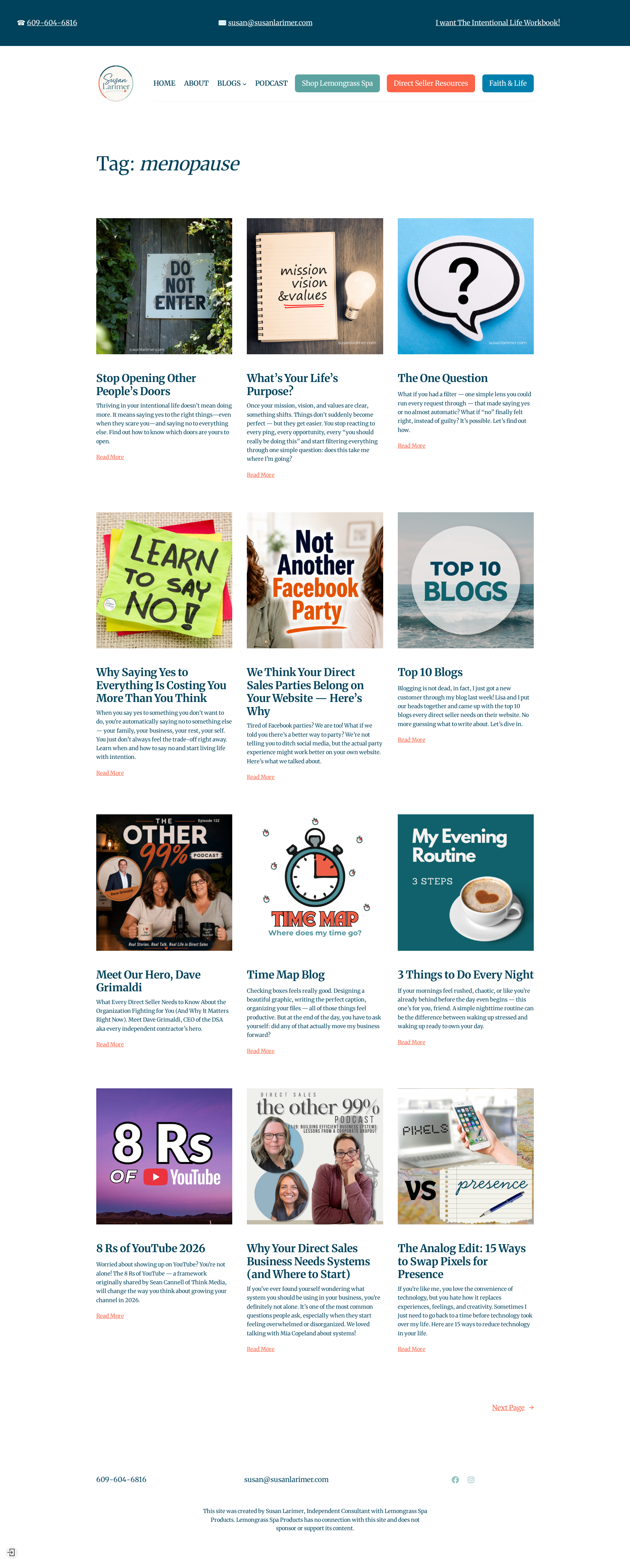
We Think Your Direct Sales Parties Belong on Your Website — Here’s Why (305, 692)
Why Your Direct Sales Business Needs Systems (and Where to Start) (308, 1261)
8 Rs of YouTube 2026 (150, 1248)
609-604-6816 (52, 22)
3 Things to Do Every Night (466, 974)
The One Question (443, 378)
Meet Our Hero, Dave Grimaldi (148, 981)
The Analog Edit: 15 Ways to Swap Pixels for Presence (462, 1261)
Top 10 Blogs (430, 672)
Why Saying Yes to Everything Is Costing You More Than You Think (161, 685)
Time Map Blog (286, 974)
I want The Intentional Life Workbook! (498, 22)
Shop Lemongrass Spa (337, 83)
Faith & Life (508, 83)
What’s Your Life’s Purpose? (292, 385)
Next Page (513, 1407)
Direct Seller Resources (431, 83)
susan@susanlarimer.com (270, 22)
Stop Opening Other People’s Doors (146, 385)
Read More (110, 457)
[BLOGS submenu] (244, 83)
